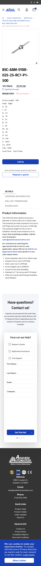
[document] (21, 553)
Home (3, 18)
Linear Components (14, 18)
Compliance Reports (20, 534)
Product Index (20, 509)
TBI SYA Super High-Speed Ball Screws (16, 21)
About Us (20, 517)
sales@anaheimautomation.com (16, 239)
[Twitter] (34, 2)
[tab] (9, 191)
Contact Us (20, 529)
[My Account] (27, 9)
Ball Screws (28, 18)
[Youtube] (37, 2)
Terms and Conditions (20, 537)
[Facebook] (31, 2)
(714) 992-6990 (20, 498)
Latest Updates (20, 514)
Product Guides (20, 512)
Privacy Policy (20, 531)
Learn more (29, 554)
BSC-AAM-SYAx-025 (9, 23)
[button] (36, 63)
